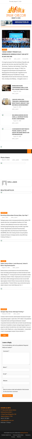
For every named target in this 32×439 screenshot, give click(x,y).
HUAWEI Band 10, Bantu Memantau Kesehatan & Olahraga (5, 335)
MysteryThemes (24, 432)
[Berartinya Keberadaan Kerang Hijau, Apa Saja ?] (16, 201)
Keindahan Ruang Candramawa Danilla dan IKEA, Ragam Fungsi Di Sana (20, 87)
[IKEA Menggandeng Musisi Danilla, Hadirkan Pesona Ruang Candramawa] (6, 117)
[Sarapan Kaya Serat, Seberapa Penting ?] (16, 297)
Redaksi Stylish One (6, 435)
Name (5, 367)
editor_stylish (17, 59)
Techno (3, 261)
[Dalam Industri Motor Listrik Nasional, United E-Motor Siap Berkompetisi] (16, 249)
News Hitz (4, 212)
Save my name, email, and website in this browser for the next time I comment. (16, 390)
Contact (13, 437)
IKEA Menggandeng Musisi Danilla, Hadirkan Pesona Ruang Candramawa (20, 116)
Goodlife (3, 309)
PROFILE (19, 437)
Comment (6, 351)
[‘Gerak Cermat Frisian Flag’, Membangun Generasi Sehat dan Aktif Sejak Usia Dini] (16, 39)
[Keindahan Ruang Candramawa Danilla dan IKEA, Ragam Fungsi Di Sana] (6, 88)
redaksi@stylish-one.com (7, 420)
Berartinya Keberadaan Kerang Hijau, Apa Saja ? (14, 215)
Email (5, 374)
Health (4, 49)
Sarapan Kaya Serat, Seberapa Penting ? (12, 311)
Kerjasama (27, 435)
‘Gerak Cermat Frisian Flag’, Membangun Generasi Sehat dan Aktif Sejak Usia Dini (15, 54)
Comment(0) (25, 59)
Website (5, 380)
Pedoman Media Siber (18, 435)
